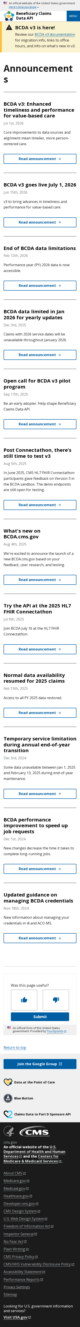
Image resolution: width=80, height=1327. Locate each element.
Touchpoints (55, 1031)
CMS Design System (20, 1211)
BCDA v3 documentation (55, 34)
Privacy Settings (17, 1287)
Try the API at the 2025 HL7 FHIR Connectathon (37, 608)
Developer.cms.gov (19, 1203)
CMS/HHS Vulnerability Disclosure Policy (37, 1264)
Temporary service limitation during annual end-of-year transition (40, 744)
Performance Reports (22, 1279)
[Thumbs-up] (24, 1000)
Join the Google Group (37, 1063)
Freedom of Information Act (27, 1226)
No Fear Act (13, 1241)
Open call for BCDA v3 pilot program (37, 383)
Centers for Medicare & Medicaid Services (31, 1159)
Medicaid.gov (14, 1188)
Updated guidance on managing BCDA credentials (38, 897)
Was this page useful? (30, 985)
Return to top (15, 1047)
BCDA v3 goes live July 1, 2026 (40, 184)
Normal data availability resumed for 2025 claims (34, 678)
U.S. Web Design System (24, 1218)
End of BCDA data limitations (40, 248)
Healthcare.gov (16, 1196)
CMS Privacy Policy (19, 1256)
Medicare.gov (15, 1180)
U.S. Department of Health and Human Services (34, 1152)
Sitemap (10, 1294)
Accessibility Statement (23, 1271)
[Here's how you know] (40, 5)
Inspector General (19, 1234)
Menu (73, 16)
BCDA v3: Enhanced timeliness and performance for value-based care (39, 109)
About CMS (13, 1173)
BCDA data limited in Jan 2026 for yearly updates (34, 314)
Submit (40, 1016)
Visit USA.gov (15, 1317)
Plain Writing (14, 1249)
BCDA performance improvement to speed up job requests (36, 825)
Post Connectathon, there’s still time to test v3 (37, 452)
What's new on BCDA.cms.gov (22, 533)
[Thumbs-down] (56, 1000)
